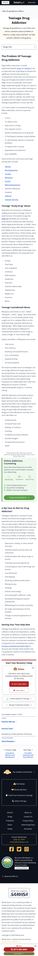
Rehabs (32, 2)
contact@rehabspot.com (19, 842)
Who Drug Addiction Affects (13, 11)
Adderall (8, 196)
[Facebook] (11, 849)
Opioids (8, 166)
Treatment (10, 821)
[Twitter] (19, 849)
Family (9, 829)
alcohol (28, 68)
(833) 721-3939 (19, 839)
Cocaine (8, 174)
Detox (10, 825)
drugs (19, 68)
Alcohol (10, 812)
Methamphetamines (12, 185)
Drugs (10, 816)
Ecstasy (8, 181)
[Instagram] (26, 849)
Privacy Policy (28, 821)
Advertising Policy (28, 825)
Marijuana (9, 177)
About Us (28, 812)
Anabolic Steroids (11, 199)
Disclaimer (28, 829)
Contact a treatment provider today (15, 646)
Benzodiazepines (11, 170)
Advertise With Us (11, 876)
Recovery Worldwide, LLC (11, 942)
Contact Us (28, 816)
